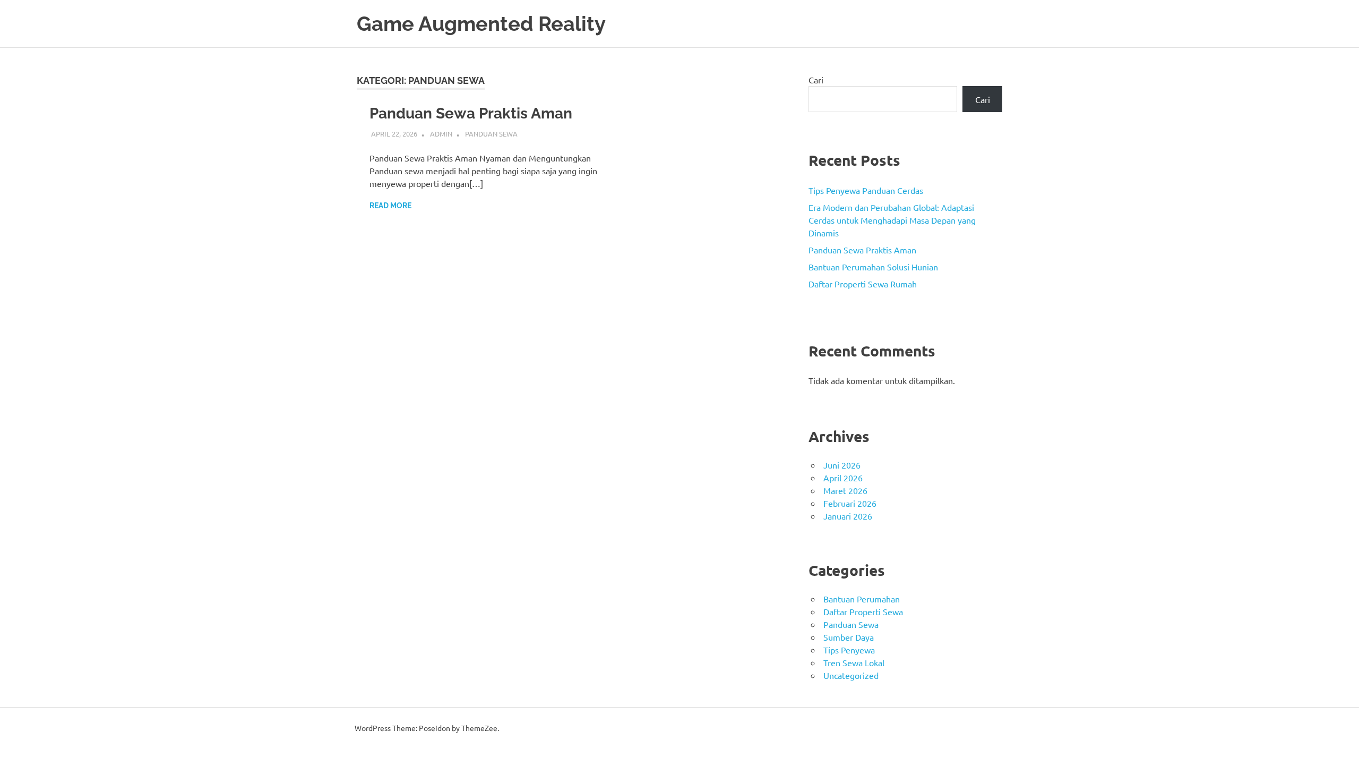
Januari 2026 (847, 516)
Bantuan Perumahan (861, 598)
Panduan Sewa (491, 133)
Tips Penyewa (849, 649)
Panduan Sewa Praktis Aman (470, 113)
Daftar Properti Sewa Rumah (862, 283)
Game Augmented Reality (481, 24)
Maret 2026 (845, 490)
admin (441, 133)
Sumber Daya (848, 637)
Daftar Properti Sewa (863, 611)
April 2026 (843, 477)
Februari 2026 (849, 503)
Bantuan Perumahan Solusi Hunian (873, 266)
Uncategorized (851, 675)
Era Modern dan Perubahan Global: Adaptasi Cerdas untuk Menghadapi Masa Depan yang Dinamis (892, 220)
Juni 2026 (842, 465)
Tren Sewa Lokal (853, 662)
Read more (390, 205)
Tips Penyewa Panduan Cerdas (865, 190)
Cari (815, 79)
